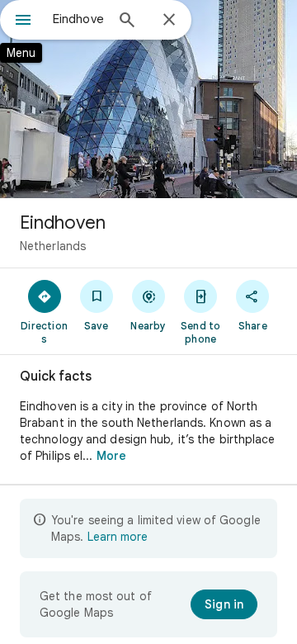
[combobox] (78, 19)
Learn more (117, 536)
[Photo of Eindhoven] (148, 99)
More (111, 455)
